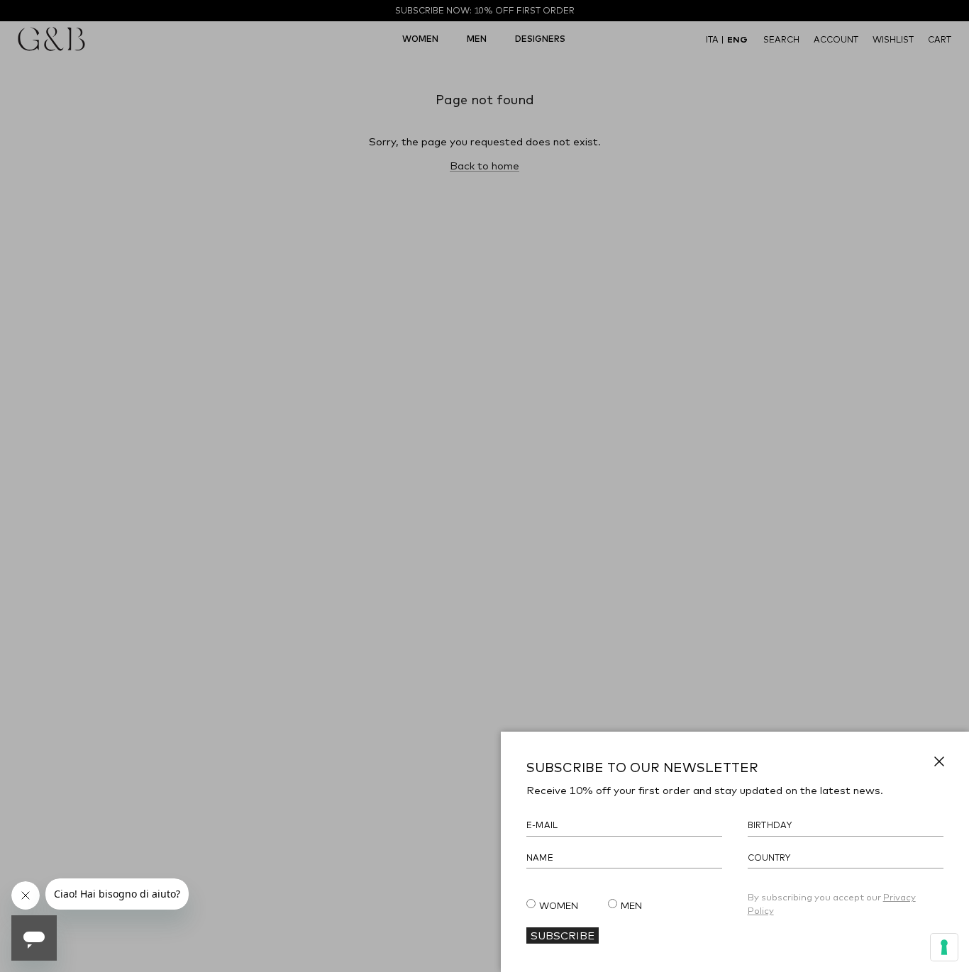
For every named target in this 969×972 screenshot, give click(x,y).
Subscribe (562, 935)
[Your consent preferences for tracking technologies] (944, 947)
